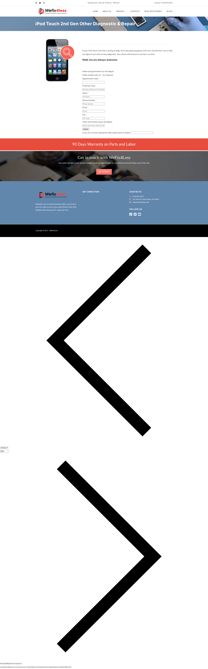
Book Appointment (153, 11)
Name (85, 93)
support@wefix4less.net (141, 202)
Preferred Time (89, 86)
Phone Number (89, 100)
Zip (84, 115)
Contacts (135, 11)
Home (95, 11)
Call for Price (89, 42)
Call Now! (105, 172)
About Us (107, 11)
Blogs (169, 11)
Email (85, 107)
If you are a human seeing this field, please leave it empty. (106, 133)
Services (120, 11)
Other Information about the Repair (97, 122)
